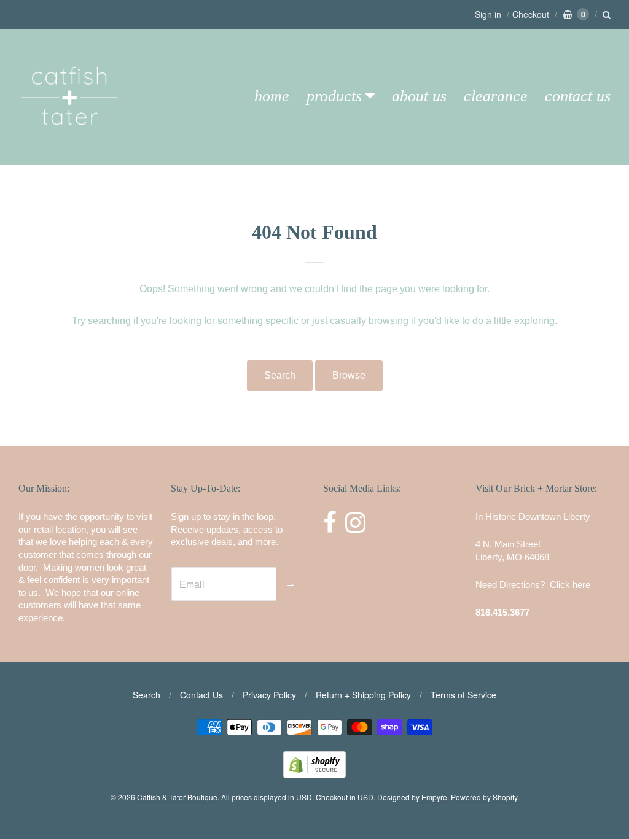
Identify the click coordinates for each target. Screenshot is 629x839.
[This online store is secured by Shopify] (314, 774)
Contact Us (578, 96)
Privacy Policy (269, 695)
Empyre (434, 797)
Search (279, 375)
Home (271, 96)
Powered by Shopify (484, 797)
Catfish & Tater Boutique (177, 797)
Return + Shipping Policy (363, 695)
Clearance (496, 96)
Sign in (488, 14)
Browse (348, 375)
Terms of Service (463, 695)
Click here (570, 584)
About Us (419, 96)
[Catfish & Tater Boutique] (70, 142)
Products (334, 96)
